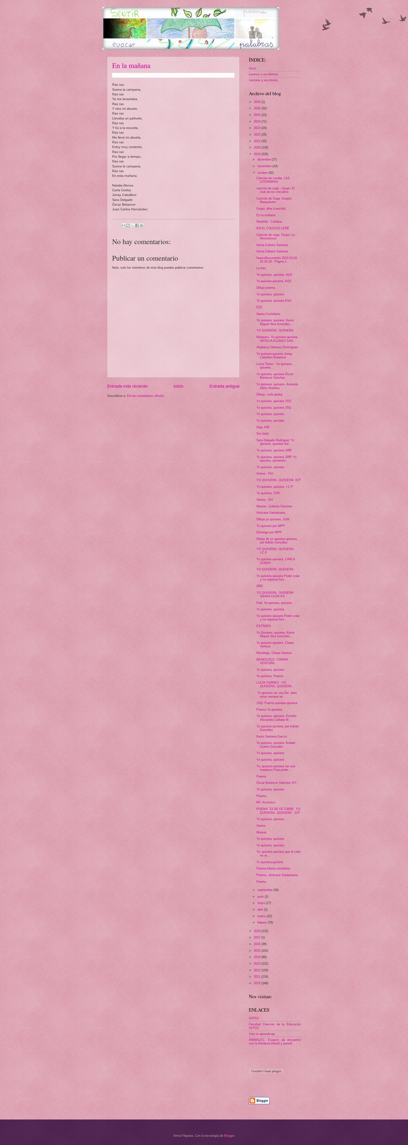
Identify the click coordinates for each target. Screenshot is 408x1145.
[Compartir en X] (132, 225)
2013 (257, 963)
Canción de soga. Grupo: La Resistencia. (275, 236)
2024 (257, 121)
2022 (257, 134)
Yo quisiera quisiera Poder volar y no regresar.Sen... (278, 577)
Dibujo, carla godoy (269, 394)
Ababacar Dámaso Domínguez (277, 347)
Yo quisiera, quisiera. (270, 609)
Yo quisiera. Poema (269, 676)
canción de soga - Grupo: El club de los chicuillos (275, 190)
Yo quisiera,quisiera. (270, 862)
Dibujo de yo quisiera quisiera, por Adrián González (277, 540)
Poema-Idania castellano (273, 868)
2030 (257, 102)
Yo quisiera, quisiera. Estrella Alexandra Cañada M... (276, 717)
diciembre (264, 159)
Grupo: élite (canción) (271, 208)
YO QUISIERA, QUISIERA (274, 330)
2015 (257, 950)
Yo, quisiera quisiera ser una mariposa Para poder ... (275, 768)
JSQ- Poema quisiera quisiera (276, 703)
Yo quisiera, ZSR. (268, 493)
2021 (257, 141)
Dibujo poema (265, 287)
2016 (257, 944)
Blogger (229, 1135)
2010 (257, 983)
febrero (262, 922)
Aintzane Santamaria (270, 512)
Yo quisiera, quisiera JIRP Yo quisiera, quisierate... (276, 458)
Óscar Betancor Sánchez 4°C (276, 783)
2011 (257, 976)
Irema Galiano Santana (272, 245)
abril (260, 909)
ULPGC (254, 1018)
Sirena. (261, 825)
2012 (257, 970)
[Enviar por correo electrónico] (123, 225)
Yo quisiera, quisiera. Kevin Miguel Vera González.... (275, 322)
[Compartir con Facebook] (137, 225)
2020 (257, 147)
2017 (257, 937)
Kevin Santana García (271, 736)
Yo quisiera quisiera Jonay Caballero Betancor (274, 355)
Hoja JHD (262, 427)
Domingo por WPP (269, 532)
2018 (257, 931)
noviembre (264, 166)
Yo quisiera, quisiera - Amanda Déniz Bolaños (277, 386)
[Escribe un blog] (128, 225)
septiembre (265, 890)
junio (261, 896)
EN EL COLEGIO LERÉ (272, 228)
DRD (259, 586)
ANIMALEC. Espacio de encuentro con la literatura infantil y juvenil (275, 1041)
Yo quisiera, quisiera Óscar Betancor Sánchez (274, 375)
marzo (262, 916)
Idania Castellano (268, 314)
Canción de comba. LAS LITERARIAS (273, 179)
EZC (259, 307)
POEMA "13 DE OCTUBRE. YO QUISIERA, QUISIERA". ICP (278, 810)
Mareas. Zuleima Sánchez (274, 506)
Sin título (262, 433)
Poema (261, 776)
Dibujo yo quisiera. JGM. (273, 519)
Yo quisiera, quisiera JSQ (273, 401)
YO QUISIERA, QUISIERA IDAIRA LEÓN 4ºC (274, 594)
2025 (257, 115)
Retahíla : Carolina (269, 221)
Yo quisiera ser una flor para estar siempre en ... (276, 694)
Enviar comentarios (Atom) (145, 396)
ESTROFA (263, 626)
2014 (257, 957)
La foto (261, 268)
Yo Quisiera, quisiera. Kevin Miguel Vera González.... (275, 634)
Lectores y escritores (263, 80)
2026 (257, 108)
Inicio (178, 386)
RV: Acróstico (265, 802)
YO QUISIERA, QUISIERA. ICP (278, 480)
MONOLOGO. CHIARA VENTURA (272, 661)
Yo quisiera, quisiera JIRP (274, 450)
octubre (262, 172)
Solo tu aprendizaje (262, 1034)
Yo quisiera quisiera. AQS (273, 281)
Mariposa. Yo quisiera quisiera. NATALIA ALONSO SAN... (277, 338)
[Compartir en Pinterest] (141, 225)
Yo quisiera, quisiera (270, 294)
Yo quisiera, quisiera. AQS (274, 274)
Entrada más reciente (127, 386)
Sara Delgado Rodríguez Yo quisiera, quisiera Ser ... (275, 441)
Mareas (261, 832)
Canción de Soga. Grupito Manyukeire (274, 200)
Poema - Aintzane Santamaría (277, 875)
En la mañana (131, 65)
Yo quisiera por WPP (270, 526)
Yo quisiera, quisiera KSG (274, 300)
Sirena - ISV (264, 473)
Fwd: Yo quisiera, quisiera (274, 603)
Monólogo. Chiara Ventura (274, 653)
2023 (257, 128)
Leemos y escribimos (263, 74)
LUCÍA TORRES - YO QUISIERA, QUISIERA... (275, 684)
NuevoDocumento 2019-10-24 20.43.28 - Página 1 (276, 259)
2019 (257, 154)
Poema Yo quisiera (269, 709)
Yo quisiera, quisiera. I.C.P (274, 486)
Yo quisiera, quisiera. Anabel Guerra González (275, 744)
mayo (261, 903)
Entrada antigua (224, 386)
